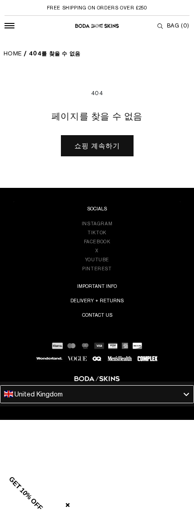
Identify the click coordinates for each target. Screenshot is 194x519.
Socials (97, 208)
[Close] (65, 503)
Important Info (97, 286)
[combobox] (97, 394)
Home (13, 53)
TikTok (97, 232)
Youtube (97, 259)
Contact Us (97, 315)
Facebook (97, 241)
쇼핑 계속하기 (97, 145)
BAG (178, 25)
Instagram (97, 223)
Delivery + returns (97, 300)
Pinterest (96, 268)
